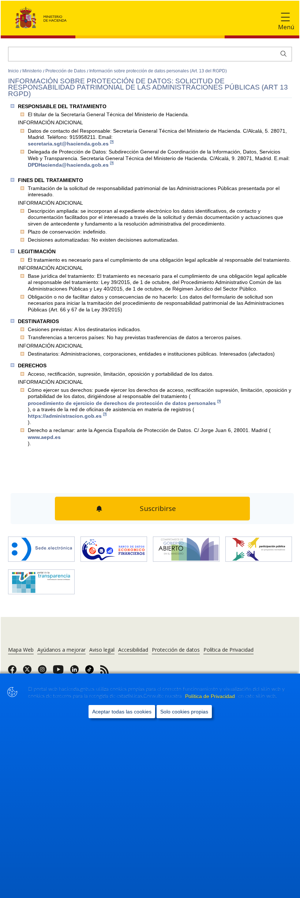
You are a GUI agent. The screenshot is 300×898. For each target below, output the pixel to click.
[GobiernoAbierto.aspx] (186, 546)
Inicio (14, 70)
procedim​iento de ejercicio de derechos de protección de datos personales (122, 403)
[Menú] (285, 17)
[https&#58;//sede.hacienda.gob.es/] (41, 546)
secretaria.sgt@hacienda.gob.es (68, 144)
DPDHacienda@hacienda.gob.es (68, 165)
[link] (12, 668)
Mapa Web (21, 646)
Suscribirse (157, 506)
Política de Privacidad (210, 696)
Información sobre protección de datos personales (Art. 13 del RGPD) (158, 70)
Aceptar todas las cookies (121, 712)
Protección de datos (176, 646)
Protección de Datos (66, 70)
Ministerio (32, 70)
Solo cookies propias (184, 712)
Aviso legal (102, 646)
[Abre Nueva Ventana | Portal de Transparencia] (41, 579)
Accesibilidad (133, 646)
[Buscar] (281, 53)
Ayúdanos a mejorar (61, 646)
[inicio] (113, 546)
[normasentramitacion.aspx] (258, 546)
